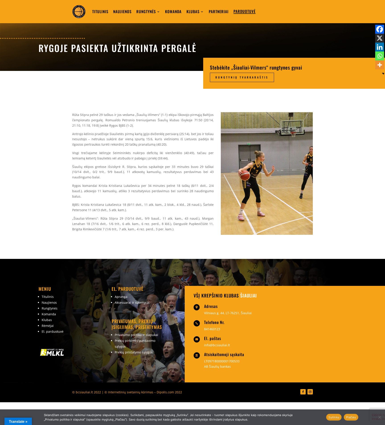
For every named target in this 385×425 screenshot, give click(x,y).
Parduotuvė (244, 11)
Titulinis (100, 11)
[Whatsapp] (379, 56)
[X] (379, 38)
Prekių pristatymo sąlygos (134, 352)
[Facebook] (379, 29)
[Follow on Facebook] (303, 391)
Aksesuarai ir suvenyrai (132, 302)
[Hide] (383, 73)
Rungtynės (146, 11)
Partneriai (219, 11)
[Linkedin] (379, 47)
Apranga (121, 297)
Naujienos (122, 11)
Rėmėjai (48, 326)
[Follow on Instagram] (310, 391)
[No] (379, 417)
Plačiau (351, 417)
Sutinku (333, 417)
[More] (379, 64)
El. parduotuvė (52, 331)
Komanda (173, 11)
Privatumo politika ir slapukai (136, 335)
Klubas (192, 11)
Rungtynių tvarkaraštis (241, 77)
